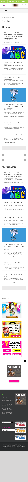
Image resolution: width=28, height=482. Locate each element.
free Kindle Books (8, 413)
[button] (3, 155)
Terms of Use (18, 447)
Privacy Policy (13, 447)
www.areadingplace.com (17, 444)
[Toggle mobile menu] (25, 5)
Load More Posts (14, 148)
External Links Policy (6, 447)
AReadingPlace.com (6, 397)
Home (4, 446)
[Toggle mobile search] (22, 5)
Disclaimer (13, 446)
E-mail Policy (23, 446)
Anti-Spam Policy (8, 446)
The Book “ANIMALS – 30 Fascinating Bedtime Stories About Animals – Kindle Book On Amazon (14, 106)
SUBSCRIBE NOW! (14, 381)
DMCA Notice (18, 446)
